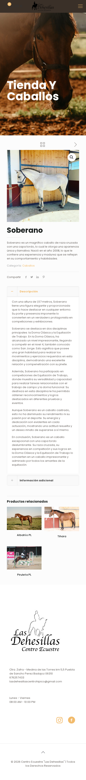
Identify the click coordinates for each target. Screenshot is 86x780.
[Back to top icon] (43, 752)
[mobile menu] (80, 6)
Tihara (61, 536)
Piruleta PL (24, 575)
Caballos (28, 266)
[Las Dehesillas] (43, 6)
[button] (72, 157)
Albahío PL (24, 535)
